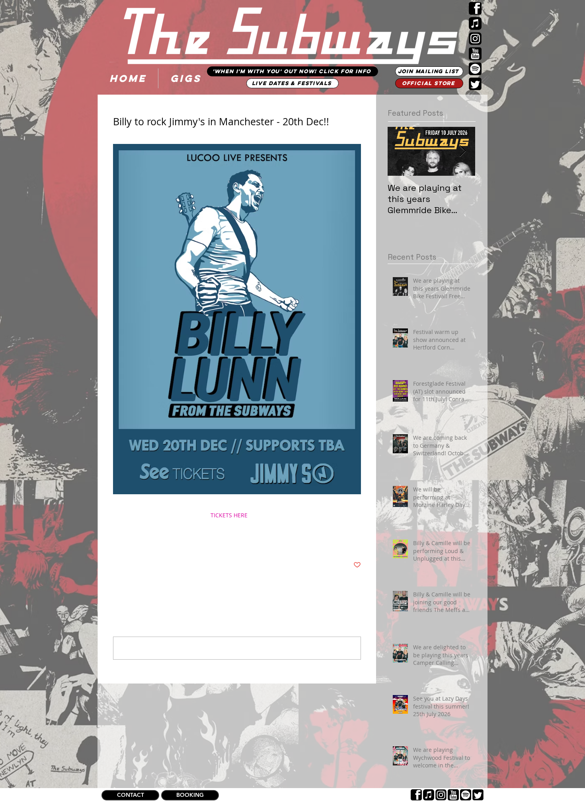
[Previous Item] (400, 151)
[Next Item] (462, 151)
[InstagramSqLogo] (475, 38)
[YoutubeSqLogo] (475, 53)
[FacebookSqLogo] (475, 8)
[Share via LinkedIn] (156, 540)
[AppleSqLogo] (475, 23)
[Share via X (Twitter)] (136, 540)
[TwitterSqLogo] (475, 84)
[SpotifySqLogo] (475, 68)
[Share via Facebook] (117, 540)
